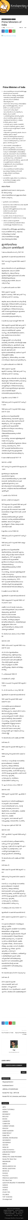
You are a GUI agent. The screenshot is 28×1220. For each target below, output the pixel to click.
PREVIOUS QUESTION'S (10, 1178)
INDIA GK (5, 1147)
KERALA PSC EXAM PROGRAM (11, 1157)
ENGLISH (5, 1128)
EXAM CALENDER (7, 1131)
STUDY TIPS (6, 1192)
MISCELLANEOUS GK (9, 1166)
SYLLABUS (5, 1194)
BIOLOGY (5, 1116)
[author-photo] (14, 1048)
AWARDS (5, 1112)
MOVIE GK (5, 1171)
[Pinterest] (10, 31)
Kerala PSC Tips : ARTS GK (10, 1093)
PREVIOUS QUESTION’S (9, 1213)
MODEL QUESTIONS (8, 1168)
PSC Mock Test (7, 1180)
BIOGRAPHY (6, 1114)
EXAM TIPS (5, 1135)
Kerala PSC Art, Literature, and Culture (14, 1096)
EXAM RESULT (6, 1133)
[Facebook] (3, 31)
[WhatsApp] (13, 31)
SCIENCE (5, 1187)
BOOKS (4, 1119)
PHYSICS (5, 1173)
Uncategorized (7, 1199)
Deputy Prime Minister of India (20, 1033)
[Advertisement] (14, 72)
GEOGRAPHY (6, 1140)
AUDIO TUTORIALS (8, 1109)
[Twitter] (6, 31)
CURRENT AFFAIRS (8, 1126)
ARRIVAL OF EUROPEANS (10, 1089)
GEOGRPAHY (6, 1142)
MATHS (4, 1164)
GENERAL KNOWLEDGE (6, 19)
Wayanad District (7, 1082)
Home (20, 1215)
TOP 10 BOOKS (7, 1197)
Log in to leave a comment (14, 1065)
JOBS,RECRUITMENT (8, 1152)
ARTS (4, 1107)
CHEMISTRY (6, 1121)
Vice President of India (7, 1032)
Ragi (4, 27)
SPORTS (5, 1190)
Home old (16, 1215)
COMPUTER (6, 1124)
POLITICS (13, 19)
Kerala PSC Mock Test (9, 1159)
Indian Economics (8, 1150)
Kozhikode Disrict (7, 1085)
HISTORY (5, 1145)
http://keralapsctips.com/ (14, 1052)
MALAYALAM (6, 1161)
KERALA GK (6, 1154)
